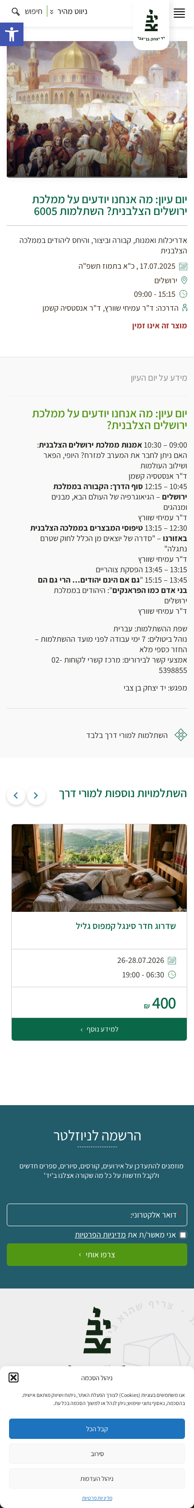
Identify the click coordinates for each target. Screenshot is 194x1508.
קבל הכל (97, 1428)
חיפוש (32, 11)
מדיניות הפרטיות (100, 1235)
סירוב (97, 1453)
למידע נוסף (102, 1029)
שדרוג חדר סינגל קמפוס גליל (126, 926)
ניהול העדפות (97, 1478)
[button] (11, 34)
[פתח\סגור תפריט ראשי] (179, 13)
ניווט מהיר (71, 11)
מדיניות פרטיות (97, 1497)
